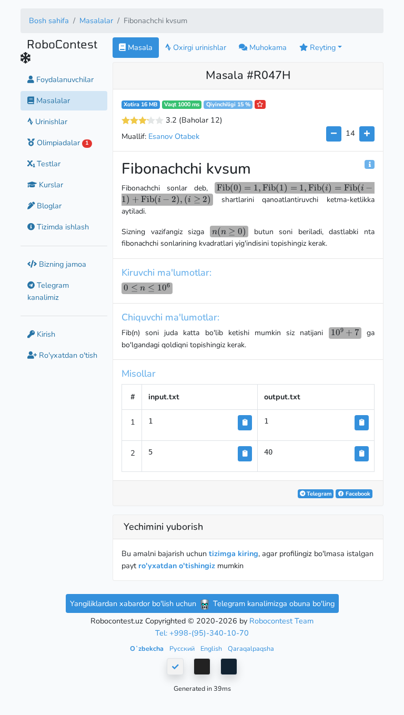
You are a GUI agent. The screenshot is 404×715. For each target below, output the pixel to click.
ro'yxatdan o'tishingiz (176, 565)
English (212, 648)
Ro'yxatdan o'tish (67, 355)
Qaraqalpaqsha (251, 648)
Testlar (47, 163)
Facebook (357, 494)
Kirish (45, 334)
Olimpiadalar (61, 142)
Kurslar (50, 184)
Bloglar (48, 205)
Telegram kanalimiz (48, 291)
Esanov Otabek (173, 136)
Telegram (318, 494)
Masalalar (96, 20)
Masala (139, 47)
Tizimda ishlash (62, 226)
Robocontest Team (281, 621)
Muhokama (267, 47)
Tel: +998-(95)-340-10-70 (202, 633)
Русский (182, 648)
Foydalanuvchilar (64, 79)
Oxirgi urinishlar (198, 47)
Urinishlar (50, 121)
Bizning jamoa (61, 264)
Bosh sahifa (49, 20)
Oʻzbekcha (147, 648)
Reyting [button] (322, 47)
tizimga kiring (233, 553)
